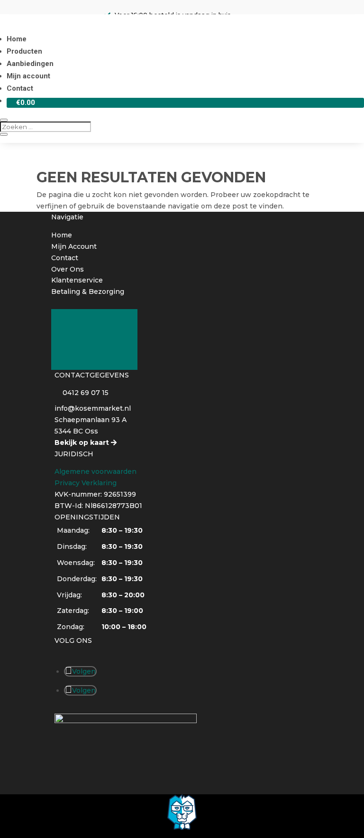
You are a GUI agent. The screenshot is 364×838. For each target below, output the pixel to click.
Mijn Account (74, 246)
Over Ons (67, 269)
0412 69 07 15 (86, 392)
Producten (24, 51)
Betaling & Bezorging (87, 291)
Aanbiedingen (30, 63)
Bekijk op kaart (82, 442)
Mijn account (28, 76)
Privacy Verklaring (86, 483)
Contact (20, 88)
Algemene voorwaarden (95, 471)
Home (17, 39)
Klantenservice (77, 280)
